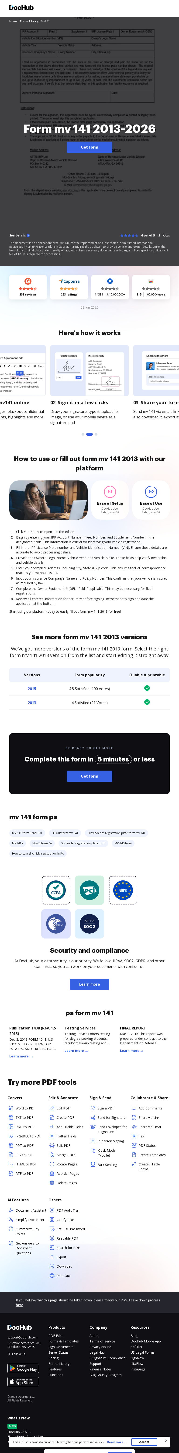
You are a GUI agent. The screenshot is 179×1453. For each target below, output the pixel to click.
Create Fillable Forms (149, 1166)
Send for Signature (112, 1117)
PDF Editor (56, 1335)
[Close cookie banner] (166, 1440)
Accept (144, 1442)
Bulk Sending (107, 1164)
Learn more (89, 984)
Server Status (58, 1352)
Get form (89, 776)
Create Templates (152, 1155)
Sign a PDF (106, 1108)
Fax (141, 1136)
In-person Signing (111, 1141)
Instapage (138, 1369)
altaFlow (137, 1363)
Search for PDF (68, 1247)
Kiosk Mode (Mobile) (107, 1153)
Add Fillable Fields (70, 1127)
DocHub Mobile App (146, 1341)
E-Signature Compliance (107, 1358)
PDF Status (147, 1145)
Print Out (63, 1275)
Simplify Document (30, 1219)
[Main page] (21, 8)
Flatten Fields (67, 1136)
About (94, 1335)
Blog (134, 1335)
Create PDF (65, 1117)
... (115, 1442)
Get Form (89, 147)
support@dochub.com (22, 1337)
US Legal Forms (143, 1352)
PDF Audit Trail (68, 1210)
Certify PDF (65, 1219)
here (19, 1305)
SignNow (137, 1358)
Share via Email (150, 1127)
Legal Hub (97, 1352)
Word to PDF (25, 1108)
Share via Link (149, 1117)
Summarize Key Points (27, 1231)
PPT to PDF (25, 1145)
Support (95, 1363)
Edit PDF (63, 1108)
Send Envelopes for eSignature (112, 1129)
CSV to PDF (24, 1155)
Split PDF (63, 1145)
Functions (55, 1375)
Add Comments (150, 1108)
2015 (32, 688)
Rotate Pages (67, 1164)
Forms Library (58, 1363)
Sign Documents (60, 1347)
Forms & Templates (63, 1341)
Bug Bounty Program (106, 1375)
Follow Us (18, 1354)
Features (55, 1369)
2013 (32, 702)
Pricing (53, 1358)
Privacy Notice (100, 1347)
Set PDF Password (71, 1229)
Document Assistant (31, 1210)
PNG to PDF (25, 1127)
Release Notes (101, 1369)
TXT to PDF (24, 1117)
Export (61, 1257)
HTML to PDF (26, 1164)
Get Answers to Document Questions (27, 1248)
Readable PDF (67, 1238)
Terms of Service (102, 1341)
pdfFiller (136, 1347)
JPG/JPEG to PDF (28, 1136)
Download (64, 1266)
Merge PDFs (66, 1155)
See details (17, 235)
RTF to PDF (24, 1173)
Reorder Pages (68, 1173)
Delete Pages (67, 1183)
